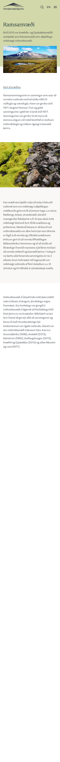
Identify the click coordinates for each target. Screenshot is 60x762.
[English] (48, 7)
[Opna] (55, 7)
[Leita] (42, 7)
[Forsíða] (13, 6)
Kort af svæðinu (12, 87)
